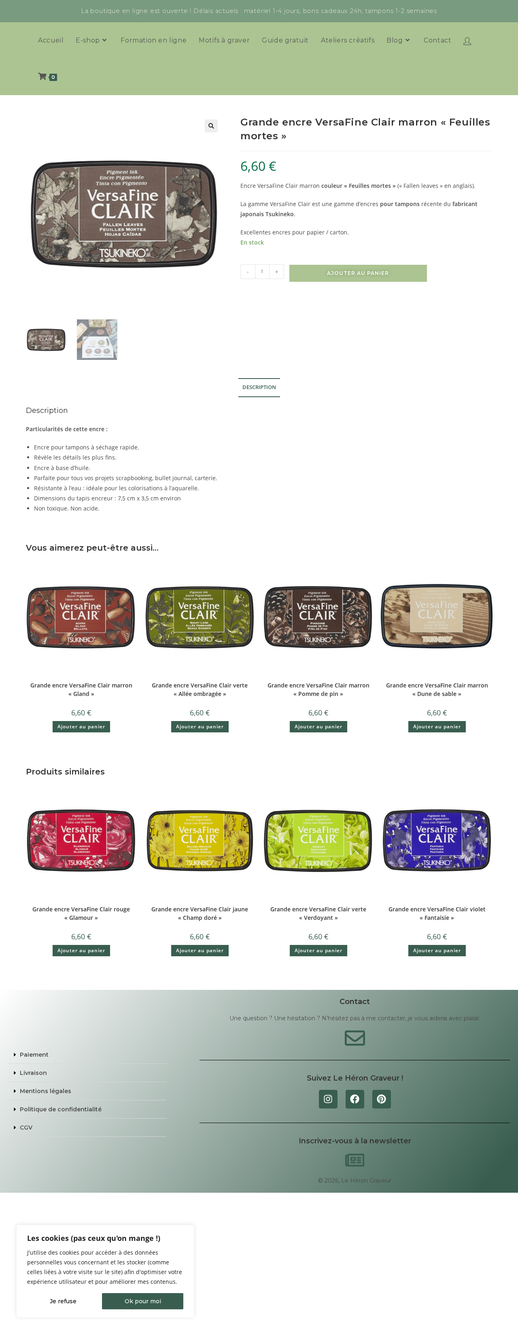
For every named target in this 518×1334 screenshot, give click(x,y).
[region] (105, 1271)
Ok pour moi (143, 1301)
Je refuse (63, 1301)
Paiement (34, 1054)
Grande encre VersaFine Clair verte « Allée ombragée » (200, 689)
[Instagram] (328, 1099)
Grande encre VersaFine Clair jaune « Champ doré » (199, 913)
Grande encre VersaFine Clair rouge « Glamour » (81, 913)
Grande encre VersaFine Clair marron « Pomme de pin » (318, 689)
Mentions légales (45, 1091)
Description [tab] (259, 387)
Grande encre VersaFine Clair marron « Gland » (81, 689)
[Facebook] (355, 1099)
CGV (26, 1127)
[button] (211, 125)
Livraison (33, 1073)
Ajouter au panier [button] (81, 726)
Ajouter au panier (358, 273)
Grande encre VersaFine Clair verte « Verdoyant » (318, 913)
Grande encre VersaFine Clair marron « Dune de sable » (437, 689)
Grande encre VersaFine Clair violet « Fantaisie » (437, 913)
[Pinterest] (381, 1099)
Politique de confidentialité (61, 1109)
